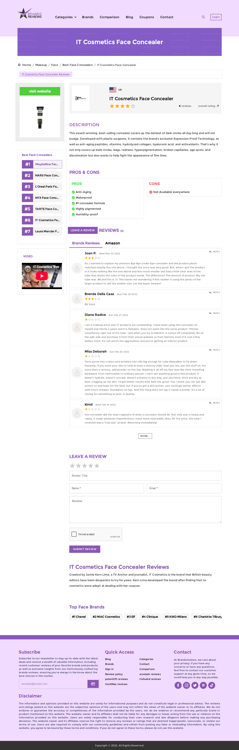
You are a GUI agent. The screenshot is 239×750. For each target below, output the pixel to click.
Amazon (112, 243)
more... (145, 436)
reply (216, 251)
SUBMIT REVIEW (85, 549)
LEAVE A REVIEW (83, 230)
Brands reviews (86, 243)
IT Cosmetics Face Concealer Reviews (45, 74)
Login (216, 17)
